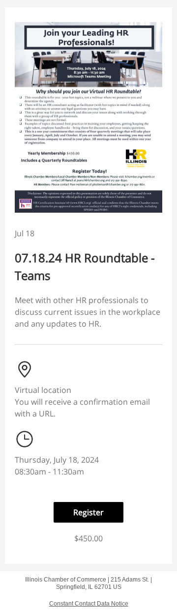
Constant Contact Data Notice (88, 603)
